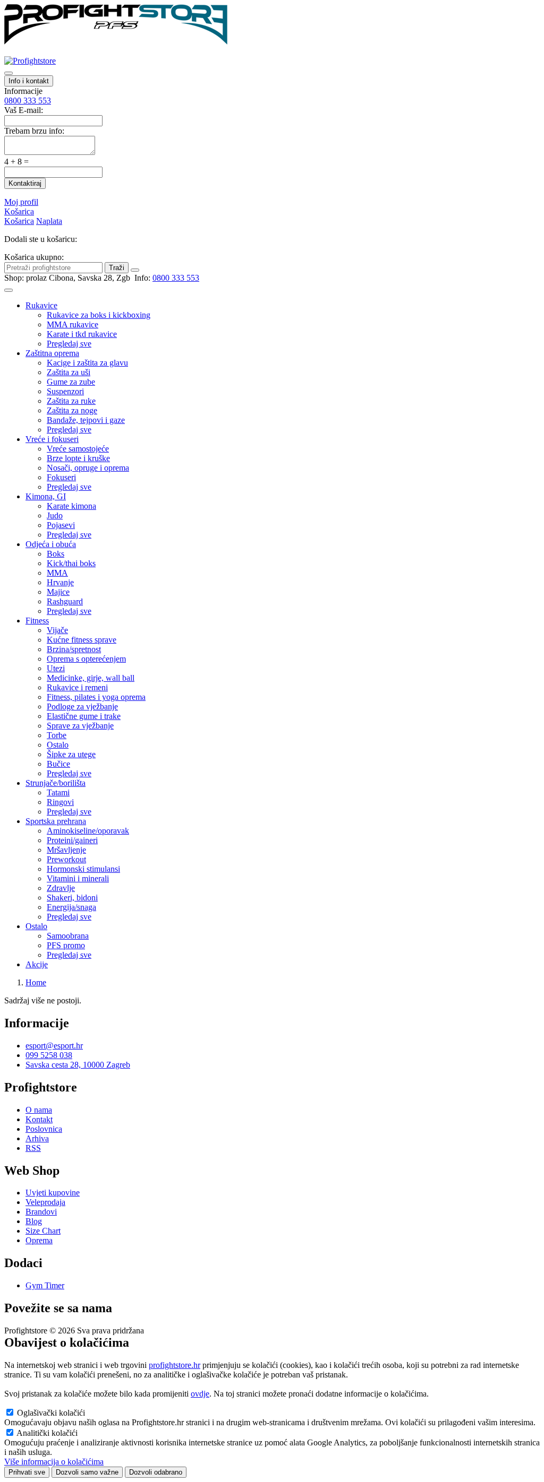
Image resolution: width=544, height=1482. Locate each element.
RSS (33, 1147)
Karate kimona (71, 505)
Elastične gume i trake (84, 716)
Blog (34, 1221)
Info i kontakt (28, 81)
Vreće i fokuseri (52, 439)
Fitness (37, 620)
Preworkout (66, 859)
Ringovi (60, 802)
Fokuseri (61, 477)
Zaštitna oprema (52, 353)
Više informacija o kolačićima (54, 1461)
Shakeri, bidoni (72, 897)
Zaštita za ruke (71, 400)
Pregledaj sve (69, 343)
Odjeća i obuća (51, 544)
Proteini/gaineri (72, 840)
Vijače (57, 630)
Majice (58, 591)
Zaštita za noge (72, 410)
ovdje (200, 1393)
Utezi (56, 668)
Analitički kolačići (47, 1432)
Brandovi (41, 1211)
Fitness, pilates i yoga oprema (96, 696)
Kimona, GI (46, 496)
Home (36, 982)
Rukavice (41, 305)
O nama (39, 1109)
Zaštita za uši (68, 372)
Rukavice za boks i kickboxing (98, 314)
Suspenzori (65, 391)
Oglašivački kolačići (51, 1412)
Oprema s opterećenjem (86, 658)
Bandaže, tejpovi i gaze (86, 419)
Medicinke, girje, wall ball (90, 677)
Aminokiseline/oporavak (88, 830)
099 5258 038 (49, 1055)
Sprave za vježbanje (80, 725)
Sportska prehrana (56, 821)
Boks (55, 553)
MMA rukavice (72, 324)
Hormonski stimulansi (83, 868)
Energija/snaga (71, 907)
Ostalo (58, 744)
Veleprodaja (45, 1202)
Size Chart (43, 1230)
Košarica (19, 211)
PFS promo (66, 945)
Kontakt (39, 1119)
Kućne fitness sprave (81, 639)
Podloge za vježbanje (82, 706)
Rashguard (65, 601)
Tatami (58, 792)
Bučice (58, 763)
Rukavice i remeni (77, 687)
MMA (57, 572)
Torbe (56, 735)
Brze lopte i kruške (78, 458)
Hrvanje (60, 582)
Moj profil (21, 201)
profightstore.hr (174, 1365)
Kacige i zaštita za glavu (87, 362)
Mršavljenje (66, 849)
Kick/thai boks (71, 563)
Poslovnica (44, 1128)
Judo (55, 515)
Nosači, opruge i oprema (88, 467)
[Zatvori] (135, 270)
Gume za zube (71, 381)
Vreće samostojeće (78, 448)
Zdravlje (61, 887)
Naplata (49, 221)
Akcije (37, 964)
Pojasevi (61, 525)
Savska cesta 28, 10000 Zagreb (78, 1064)
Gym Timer (45, 1285)
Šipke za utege (71, 754)
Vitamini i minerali (78, 878)
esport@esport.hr (54, 1045)
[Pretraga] (8, 73)
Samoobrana (68, 935)
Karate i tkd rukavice (82, 334)
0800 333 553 (27, 100)
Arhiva (37, 1138)
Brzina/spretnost (74, 649)
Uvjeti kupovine (53, 1192)
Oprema (39, 1240)
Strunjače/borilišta (56, 782)
